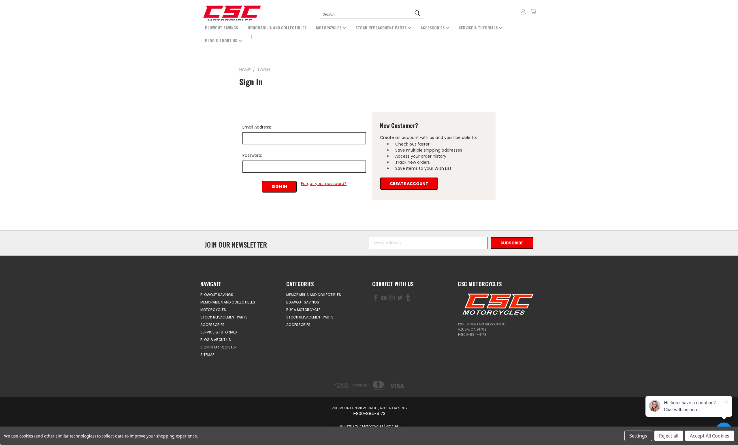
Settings (638, 436)
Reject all (668, 436)
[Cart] (533, 11)
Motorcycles (329, 27)
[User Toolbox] (523, 11)
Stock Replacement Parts (381, 27)
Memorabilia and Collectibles (277, 27)
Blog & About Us (221, 40)
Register (229, 347)
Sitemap (207, 354)
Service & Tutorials (479, 27)
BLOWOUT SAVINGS (221, 27)
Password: (252, 155)
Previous (28, 427)
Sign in (207, 347)
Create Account (409, 183)
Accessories (433, 27)
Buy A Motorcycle (303, 309)
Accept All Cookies (709, 436)
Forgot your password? (324, 183)
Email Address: (256, 127)
